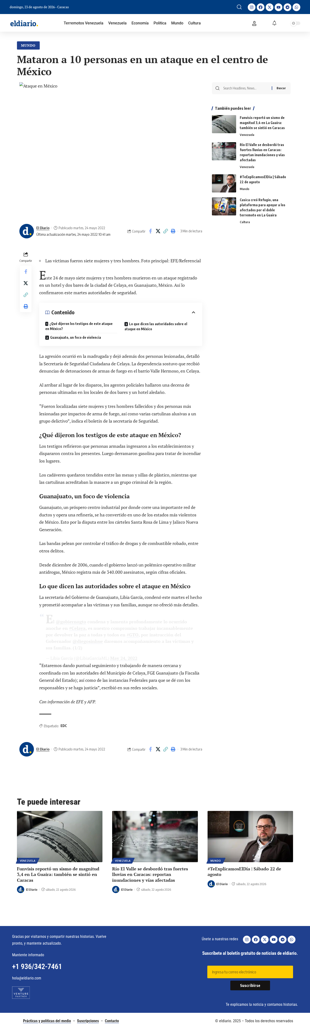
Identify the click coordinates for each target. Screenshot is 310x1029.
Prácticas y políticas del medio (47, 1021)
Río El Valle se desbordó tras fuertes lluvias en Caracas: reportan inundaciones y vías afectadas (150, 874)
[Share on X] (158, 231)
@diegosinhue (87, 641)
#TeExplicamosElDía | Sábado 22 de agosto (244, 871)
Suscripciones (88, 1021)
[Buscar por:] (246, 88)
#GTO (133, 635)
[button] (239, 7)
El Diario (42, 228)
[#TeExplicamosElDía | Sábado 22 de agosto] (224, 183)
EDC (64, 726)
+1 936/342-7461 (37, 966)
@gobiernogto (71, 622)
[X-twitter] (269, 7)
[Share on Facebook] (150, 231)
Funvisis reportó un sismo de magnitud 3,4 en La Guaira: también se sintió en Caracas (262, 123)
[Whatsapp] (296, 7)
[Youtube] (278, 7)
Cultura (245, 222)
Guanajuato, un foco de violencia (75, 337)
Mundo (28, 45)
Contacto (112, 1021)
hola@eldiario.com (26, 978)
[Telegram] (287, 7)
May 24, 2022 (123, 658)
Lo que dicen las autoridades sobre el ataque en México (155, 326)
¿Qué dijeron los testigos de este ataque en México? (79, 326)
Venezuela (247, 135)
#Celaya (77, 628)
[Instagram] (252, 7)
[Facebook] (260, 7)
